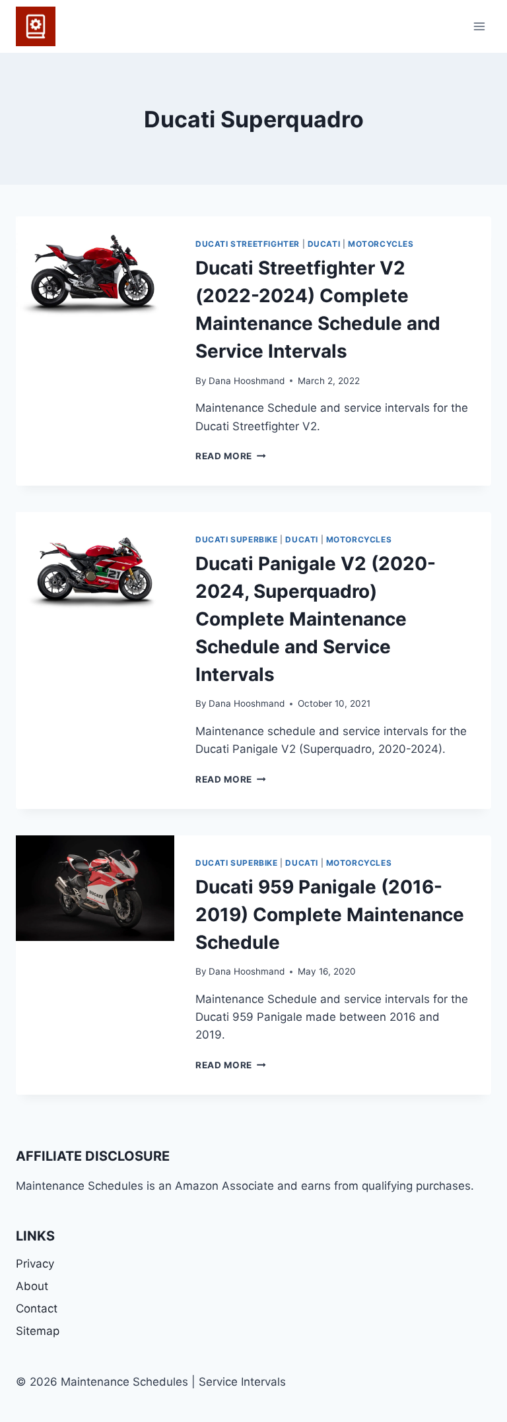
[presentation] (95, 269)
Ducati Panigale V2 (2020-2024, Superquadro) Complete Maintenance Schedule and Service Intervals (315, 619)
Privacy (35, 1263)
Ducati (324, 244)
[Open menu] (479, 26)
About (32, 1286)
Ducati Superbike (236, 539)
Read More (230, 456)
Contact (36, 1308)
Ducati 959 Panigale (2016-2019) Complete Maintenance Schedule (329, 914)
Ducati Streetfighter (247, 244)
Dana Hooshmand (247, 380)
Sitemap (37, 1331)
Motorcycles (381, 244)
